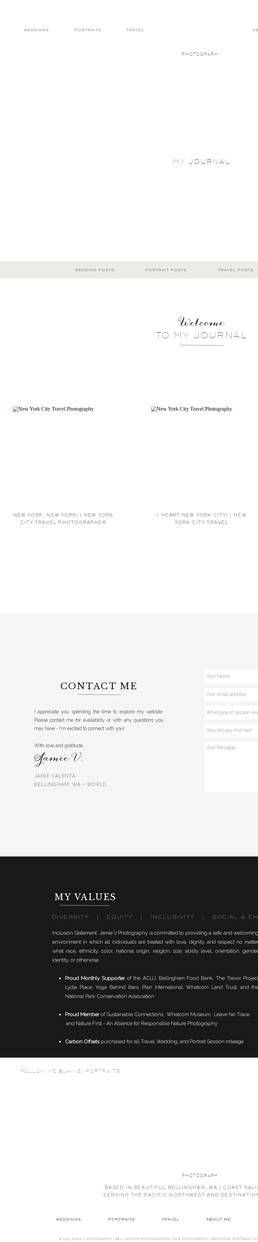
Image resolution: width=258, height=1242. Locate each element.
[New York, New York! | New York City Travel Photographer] (63, 456)
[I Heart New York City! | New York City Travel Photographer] (201, 456)
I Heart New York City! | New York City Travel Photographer (201, 523)
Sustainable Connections (134, 1014)
